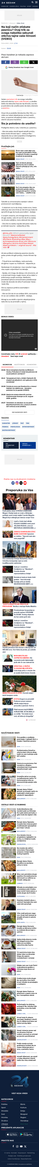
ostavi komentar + (27, 444)
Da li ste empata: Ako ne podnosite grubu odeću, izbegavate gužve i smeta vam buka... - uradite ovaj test (26, 190)
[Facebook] (13, 483)
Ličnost (15, 423)
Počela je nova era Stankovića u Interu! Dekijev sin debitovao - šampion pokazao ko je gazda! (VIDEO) (21, 388)
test (22, 423)
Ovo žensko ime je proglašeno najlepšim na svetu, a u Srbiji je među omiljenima (26, 838)
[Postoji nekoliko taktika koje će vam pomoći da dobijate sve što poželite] (8, 179)
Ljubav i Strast (22, 1013)
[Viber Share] (15, 62)
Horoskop (24, 1121)
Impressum (22, 1153)
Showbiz (35, 6)
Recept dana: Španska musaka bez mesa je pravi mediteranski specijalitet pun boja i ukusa (27, 825)
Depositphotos (26, 1159)
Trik (27, 423)
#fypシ (28, 239)
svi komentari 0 (10, 445)
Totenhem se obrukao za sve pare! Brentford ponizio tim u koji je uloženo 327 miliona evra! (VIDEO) (21, 405)
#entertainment (26, 237)
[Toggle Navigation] (36, 2)
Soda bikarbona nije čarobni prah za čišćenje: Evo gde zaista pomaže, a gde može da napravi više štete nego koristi (26, 812)
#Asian (30, 243)
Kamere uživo (14, 6)
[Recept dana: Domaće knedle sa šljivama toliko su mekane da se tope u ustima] (8, 930)
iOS (16, 354)
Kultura (23, 1107)
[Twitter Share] (33, 62)
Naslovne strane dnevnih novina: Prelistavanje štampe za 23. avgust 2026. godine (19, 396)
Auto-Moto (21, 922)
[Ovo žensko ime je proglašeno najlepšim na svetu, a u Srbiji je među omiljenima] (8, 839)
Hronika (4, 1117)
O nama (7, 1153)
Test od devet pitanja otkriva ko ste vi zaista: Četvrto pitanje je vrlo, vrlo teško (26, 165)
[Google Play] (26, 1134)
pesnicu (6, 108)
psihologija (15, 427)
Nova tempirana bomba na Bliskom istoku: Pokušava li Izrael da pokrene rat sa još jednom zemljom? (21, 372)
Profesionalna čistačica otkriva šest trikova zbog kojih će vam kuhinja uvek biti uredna (27, 753)
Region (23, 1117)
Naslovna (4, 23)
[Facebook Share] (5, 62)
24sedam (5, 356)
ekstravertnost (8, 430)
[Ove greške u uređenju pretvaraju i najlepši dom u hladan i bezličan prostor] (8, 741)
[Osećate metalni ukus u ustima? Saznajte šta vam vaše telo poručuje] (8, 904)
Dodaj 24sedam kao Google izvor (21, 67)
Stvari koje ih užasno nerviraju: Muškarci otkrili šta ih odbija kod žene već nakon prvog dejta (27, 1020)
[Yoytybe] (21, 1146)
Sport (29, 6)
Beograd (23, 1114)
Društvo (4, 1121)
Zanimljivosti (21, 844)
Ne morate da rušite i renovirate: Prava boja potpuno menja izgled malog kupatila (25, 851)
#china (15, 243)
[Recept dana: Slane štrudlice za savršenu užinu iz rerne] (8, 865)
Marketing (31, 1153)
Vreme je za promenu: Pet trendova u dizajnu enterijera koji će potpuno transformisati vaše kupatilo (27, 766)
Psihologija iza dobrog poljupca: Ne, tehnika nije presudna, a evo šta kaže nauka (27, 1007)
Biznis (22, 1104)
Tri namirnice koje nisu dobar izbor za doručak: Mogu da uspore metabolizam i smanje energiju (26, 955)
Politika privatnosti (24, 1156)
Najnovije (4, 6)
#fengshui (7, 243)
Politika (23, 6)
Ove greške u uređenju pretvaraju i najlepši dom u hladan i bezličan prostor (27, 739)
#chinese (23, 243)
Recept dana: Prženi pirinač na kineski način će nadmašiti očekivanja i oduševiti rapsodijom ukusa (27, 792)
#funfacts (7, 239)
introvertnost (28, 427)
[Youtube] (25, 483)
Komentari (31, 365)
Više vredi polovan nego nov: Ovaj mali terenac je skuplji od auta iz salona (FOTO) (26, 916)
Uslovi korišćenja (14, 1159)
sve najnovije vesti (19, 412)
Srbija (22, 1111)
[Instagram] (17, 483)
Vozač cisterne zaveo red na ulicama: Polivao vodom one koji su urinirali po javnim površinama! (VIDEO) (27, 1033)
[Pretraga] (32, 2)
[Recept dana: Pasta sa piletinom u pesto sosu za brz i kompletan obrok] (8, 996)
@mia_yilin (7, 233)
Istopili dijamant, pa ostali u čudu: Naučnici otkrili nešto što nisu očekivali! (27, 1058)
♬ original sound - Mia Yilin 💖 (19, 246)
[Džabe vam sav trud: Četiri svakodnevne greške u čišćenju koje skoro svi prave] (8, 969)
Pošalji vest (12, 1156)
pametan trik (12, 99)
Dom (18, 746)
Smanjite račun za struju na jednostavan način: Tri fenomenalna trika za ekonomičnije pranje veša (27, 779)
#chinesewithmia (10, 241)
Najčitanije (19, 365)
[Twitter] (21, 483)
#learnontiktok (9, 245)
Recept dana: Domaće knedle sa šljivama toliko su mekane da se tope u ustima (26, 929)
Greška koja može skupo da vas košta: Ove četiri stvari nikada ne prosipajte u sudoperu (27, 981)
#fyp (23, 239)
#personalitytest (18, 235)
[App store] (12, 1134)
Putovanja (21, 896)
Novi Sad (24, 1124)
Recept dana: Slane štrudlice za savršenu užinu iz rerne (25, 863)
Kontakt (14, 1153)
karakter (6, 423)
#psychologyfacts (10, 237)
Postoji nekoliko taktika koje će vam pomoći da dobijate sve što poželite (25, 177)
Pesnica (5, 427)
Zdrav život (20, 23)
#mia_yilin (23, 241)
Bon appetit (21, 798)
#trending (16, 239)
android (24, 354)
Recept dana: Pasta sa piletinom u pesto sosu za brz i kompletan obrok (27, 993)
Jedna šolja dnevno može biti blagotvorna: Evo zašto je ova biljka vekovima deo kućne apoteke (26, 942)
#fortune (32, 241)
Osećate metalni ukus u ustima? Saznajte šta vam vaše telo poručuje (27, 902)
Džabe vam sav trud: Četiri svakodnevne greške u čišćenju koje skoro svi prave (27, 968)
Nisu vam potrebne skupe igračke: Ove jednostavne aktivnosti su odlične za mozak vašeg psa (27, 877)
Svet (3, 1114)
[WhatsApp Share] (24, 62)
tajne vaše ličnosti (21, 101)
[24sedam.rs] (8, 2)
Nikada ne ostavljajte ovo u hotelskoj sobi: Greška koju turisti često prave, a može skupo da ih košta (27, 890)
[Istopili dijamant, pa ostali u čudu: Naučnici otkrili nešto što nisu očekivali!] (8, 1061)
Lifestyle (12, 23)
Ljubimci (20, 883)
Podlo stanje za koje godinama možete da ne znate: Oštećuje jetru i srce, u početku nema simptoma (26, 1046)
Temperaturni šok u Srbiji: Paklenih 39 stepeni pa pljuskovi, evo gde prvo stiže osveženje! (21, 380)
